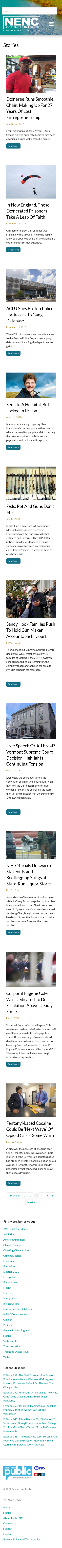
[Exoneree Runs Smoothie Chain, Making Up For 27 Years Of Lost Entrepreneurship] (31, 73)
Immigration (10, 1298)
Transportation (12, 1346)
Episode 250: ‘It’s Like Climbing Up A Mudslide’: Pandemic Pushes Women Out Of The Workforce (30, 1409)
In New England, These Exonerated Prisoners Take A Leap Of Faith (27, 211)
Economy (8, 1260)
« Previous (14, 1195)
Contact (8, 1533)
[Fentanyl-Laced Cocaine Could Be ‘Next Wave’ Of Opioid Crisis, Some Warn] (31, 1099)
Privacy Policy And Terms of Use (21, 1539)
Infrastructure (11, 1303)
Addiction (9, 1234)
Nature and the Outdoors (17, 1308)
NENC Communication (16, 1314)
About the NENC (13, 1517)
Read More (13, 146)
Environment (10, 1282)
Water (6, 1356)
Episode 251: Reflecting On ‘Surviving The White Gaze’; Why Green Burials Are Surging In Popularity (30, 1396)
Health (7, 1287)
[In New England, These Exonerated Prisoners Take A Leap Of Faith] (31, 181)
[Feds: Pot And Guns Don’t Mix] (31, 482)
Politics (7, 1324)
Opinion (7, 1319)
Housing (8, 1292)
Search (53, 5)
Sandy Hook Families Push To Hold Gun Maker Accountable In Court (30, 630)
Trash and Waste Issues (16, 1351)
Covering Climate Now (16, 1250)
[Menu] (51, 24)
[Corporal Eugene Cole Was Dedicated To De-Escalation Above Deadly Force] (31, 968)
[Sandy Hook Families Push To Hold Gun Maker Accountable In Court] (31, 598)
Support (7, 1528)
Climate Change (12, 1244)
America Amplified (14, 1239)
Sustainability (11, 1340)
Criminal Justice (12, 1255)
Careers (7, 1523)
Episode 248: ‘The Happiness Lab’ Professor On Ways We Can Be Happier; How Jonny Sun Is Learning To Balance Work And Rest (30, 1440)
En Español (9, 1276)
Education (9, 1266)
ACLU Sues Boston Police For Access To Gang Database (29, 314)
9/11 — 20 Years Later (15, 1228)
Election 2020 (11, 1271)
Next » (31, 1202)
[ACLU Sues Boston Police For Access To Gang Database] (31, 285)
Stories (7, 1335)
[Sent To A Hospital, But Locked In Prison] (31, 385)
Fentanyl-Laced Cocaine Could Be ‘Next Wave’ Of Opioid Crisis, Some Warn (30, 1129)
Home (6, 1507)
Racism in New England (16, 1330)
